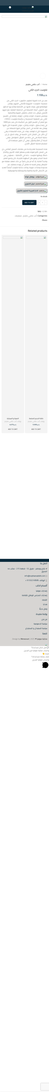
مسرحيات (18, 216)
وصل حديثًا (43, 609)
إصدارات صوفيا (41, 591)
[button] (24, 647)
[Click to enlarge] (42, 76)
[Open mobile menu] (46, 9)
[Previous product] (8, 84)
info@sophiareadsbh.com (35, 576)
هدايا (45, 604)
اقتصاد (44, 600)
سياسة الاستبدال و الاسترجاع (36, 628)
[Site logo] (25, 9)
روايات (42, 421)
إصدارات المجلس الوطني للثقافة (34, 595)
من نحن (44, 619)
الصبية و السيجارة (13, 418)
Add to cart (29, 202)
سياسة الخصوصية (40, 624)
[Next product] (3, 84)
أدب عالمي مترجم (33, 84)
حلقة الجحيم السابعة (36, 418)
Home (44, 84)
